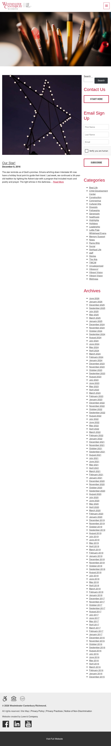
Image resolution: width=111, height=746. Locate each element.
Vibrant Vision (96, 272)
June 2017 (94, 618)
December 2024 (97, 324)
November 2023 (97, 366)
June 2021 (94, 461)
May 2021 (94, 464)
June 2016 (94, 657)
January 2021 (95, 477)
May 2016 (94, 660)
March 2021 (95, 471)
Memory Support (97, 236)
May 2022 (94, 425)
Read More (58, 181)
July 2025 (94, 311)
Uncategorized (96, 265)
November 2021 (97, 445)
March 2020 (95, 510)
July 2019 (94, 536)
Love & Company (29, 716)
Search (87, 76)
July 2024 (94, 340)
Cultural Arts (95, 203)
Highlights (94, 220)
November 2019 (97, 523)
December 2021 (97, 441)
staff (91, 252)
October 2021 (95, 448)
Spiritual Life (95, 249)
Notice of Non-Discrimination (78, 711)
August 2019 (95, 533)
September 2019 (97, 529)
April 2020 (94, 507)
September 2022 (97, 412)
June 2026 (94, 298)
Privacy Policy (37, 711)
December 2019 (97, 520)
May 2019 (94, 543)
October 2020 (95, 487)
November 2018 (97, 562)
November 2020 (97, 484)
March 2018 (95, 588)
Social (92, 246)
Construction (95, 197)
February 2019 (96, 552)
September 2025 (97, 308)
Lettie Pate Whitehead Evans (97, 231)
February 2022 (96, 435)
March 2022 (95, 432)
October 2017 (95, 605)
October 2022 (95, 409)
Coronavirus (95, 200)
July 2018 (94, 575)
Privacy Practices (54, 711)
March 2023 (95, 392)
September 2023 (97, 373)
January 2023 (95, 399)
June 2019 (94, 539)
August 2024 (95, 337)
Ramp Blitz (94, 243)
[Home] (16, 8)
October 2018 (95, 565)
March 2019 (95, 549)
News (92, 239)
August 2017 (95, 611)
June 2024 (94, 344)
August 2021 (95, 454)
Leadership (94, 226)
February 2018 (96, 591)
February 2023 (96, 396)
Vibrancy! (93, 269)
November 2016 (97, 640)
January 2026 (95, 301)
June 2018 (94, 578)
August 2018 (95, 572)
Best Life (93, 187)
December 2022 (97, 402)
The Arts (93, 259)
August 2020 (95, 494)
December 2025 (97, 304)
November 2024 (97, 327)
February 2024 (96, 357)
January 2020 (95, 516)
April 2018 (94, 585)
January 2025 (95, 321)
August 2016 (95, 650)
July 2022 (94, 419)
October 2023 (95, 370)
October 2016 (95, 644)
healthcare (94, 216)
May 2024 (94, 347)
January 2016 (95, 673)
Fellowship (94, 210)
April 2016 (94, 663)
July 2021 (94, 458)
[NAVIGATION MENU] (106, 6)
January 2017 (95, 634)
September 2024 (97, 334)
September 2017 (97, 608)
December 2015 (97, 676)
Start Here (96, 99)
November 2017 (97, 601)
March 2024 (95, 353)
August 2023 (95, 376)
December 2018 (97, 559)
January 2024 (95, 360)
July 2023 (94, 379)
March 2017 (95, 627)
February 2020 (96, 513)
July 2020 (94, 497)
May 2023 (94, 386)
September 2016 (97, 647)
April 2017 (94, 624)
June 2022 (94, 422)
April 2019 (94, 546)
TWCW (92, 262)
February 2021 (96, 474)
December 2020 (97, 481)
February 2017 (96, 631)
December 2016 (97, 637)
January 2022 (95, 438)
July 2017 (94, 614)
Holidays (93, 223)
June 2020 (94, 500)
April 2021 (94, 468)
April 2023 (94, 389)
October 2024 (95, 330)
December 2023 (97, 363)
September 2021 (97, 451)
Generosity (94, 213)
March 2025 (95, 317)
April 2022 (94, 428)
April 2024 (94, 350)
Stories (92, 256)
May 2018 (94, 582)
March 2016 (95, 667)
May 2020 (94, 503)
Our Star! (8, 163)
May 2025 (94, 314)
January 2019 (95, 556)
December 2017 (97, 598)
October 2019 (95, 526)
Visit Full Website (54, 738)
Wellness (93, 278)
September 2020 (97, 490)
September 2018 (97, 569)
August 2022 (95, 415)
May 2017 (94, 621)
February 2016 (96, 670)
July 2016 (94, 653)
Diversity (93, 207)
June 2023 (94, 383)
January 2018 (95, 595)
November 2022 (97, 406)
